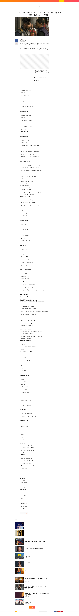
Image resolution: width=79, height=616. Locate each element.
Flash (19, 3)
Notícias (24, 3)
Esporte (37, 3)
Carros (30, 3)
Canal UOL (51, 3)
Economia (32, 3)
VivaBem (45, 3)
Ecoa (49, 3)
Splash (40, 3)
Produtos (17, 3)
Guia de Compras (62, 3)
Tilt (47, 3)
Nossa (54, 3)
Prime (57, 3)
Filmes (39, 7)
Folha (35, 3)
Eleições (21, 3)
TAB (55, 3)
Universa (42, 3)
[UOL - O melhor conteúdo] (16, 1)
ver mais (31, 607)
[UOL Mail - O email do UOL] (55, 1)
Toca (58, 3)
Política (27, 3)
